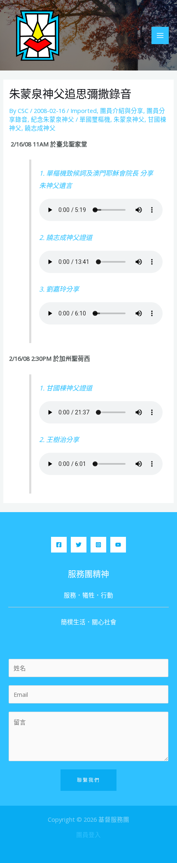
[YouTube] (118, 545)
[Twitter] (78, 545)
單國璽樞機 (94, 119)
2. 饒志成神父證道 (65, 237)
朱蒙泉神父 (129, 119)
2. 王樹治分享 (59, 439)
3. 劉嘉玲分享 (59, 289)
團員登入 (88, 834)
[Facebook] (59, 545)
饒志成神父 (40, 128)
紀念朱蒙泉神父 (52, 119)
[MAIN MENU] (160, 35)
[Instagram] (98, 545)
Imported (83, 110)
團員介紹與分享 (121, 110)
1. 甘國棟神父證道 (65, 388)
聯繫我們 (88, 779)
